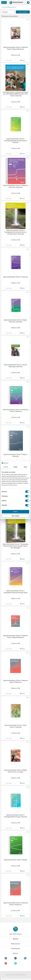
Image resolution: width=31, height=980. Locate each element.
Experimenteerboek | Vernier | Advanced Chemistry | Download (15, 186)
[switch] (27, 496)
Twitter (15, 963)
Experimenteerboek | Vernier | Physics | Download (15, 455)
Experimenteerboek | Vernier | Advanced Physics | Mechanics (15, 681)
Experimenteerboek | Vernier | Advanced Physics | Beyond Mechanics (15, 48)
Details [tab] (15, 467)
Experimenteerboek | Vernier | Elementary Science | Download (15, 410)
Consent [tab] (5, 467)
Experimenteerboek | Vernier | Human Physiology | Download (15, 365)
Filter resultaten (23, 12)
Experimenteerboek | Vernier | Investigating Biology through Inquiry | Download (15, 140)
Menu (4, 2)
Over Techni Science (15, 934)
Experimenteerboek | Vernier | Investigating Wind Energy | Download (15, 816)
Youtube (6, 963)
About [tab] (25, 467)
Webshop (15, 939)
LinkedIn (25, 958)
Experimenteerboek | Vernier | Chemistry (15, 277)
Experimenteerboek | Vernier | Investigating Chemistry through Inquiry (15, 591)
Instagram (15, 958)
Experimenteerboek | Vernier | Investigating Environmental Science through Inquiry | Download (15, 232)
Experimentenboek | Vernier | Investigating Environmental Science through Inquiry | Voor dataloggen (15, 546)
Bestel (23, 60)
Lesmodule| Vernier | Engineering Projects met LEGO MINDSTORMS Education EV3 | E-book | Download (15, 94)
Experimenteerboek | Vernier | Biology (15, 860)
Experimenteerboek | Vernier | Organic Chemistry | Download (15, 321)
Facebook (6, 958)
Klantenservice (15, 944)
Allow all (15, 511)
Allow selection (15, 516)
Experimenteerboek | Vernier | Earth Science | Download (15, 726)
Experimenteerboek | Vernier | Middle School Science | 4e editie (15, 771)
